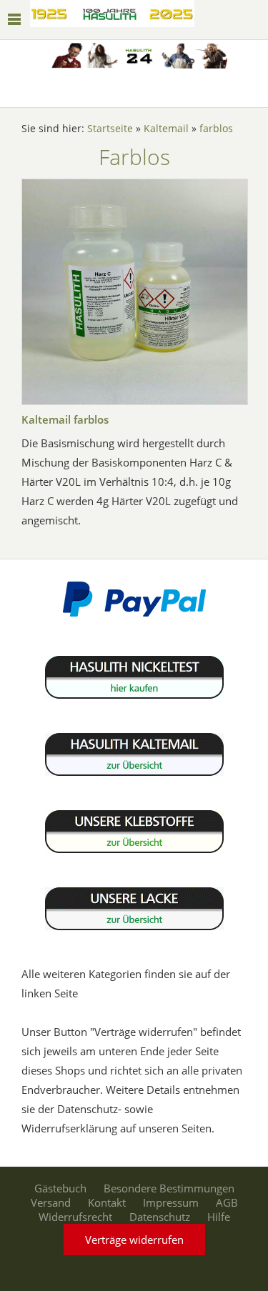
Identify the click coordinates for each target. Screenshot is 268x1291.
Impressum (171, 1202)
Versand (51, 1202)
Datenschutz (159, 1217)
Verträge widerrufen (134, 1239)
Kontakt (107, 1202)
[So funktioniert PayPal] (134, 613)
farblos (216, 128)
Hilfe (218, 1217)
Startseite (110, 128)
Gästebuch (60, 1188)
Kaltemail (166, 128)
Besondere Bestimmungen (169, 1188)
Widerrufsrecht (75, 1217)
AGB (227, 1202)
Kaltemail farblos (65, 419)
